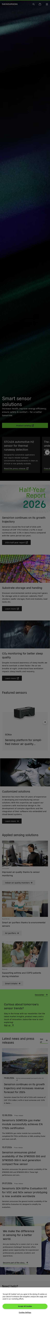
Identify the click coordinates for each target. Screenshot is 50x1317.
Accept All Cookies (25, 1306)
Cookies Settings (25, 1312)
